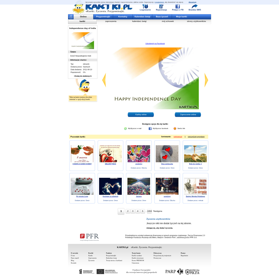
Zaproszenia (92, 258)
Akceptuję (192, 2)
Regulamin (184, 255)
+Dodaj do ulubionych (83, 76)
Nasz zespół (75, 258)
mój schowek (168, 21)
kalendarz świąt (139, 21)
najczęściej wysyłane (196, 137)
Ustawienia (135, 263)
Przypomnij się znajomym (162, 255)
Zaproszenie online (188, 114)
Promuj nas (157, 258)
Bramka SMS (195, 10)
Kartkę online (140, 114)
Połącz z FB (178, 10)
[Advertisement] (155, 34)
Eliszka (144, 168)
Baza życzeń (162, 16)
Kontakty (122, 16)
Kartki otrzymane (138, 258)
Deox (173, 168)
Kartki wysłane (137, 255)
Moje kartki (181, 16)
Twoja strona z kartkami (114, 260)
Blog (72, 260)
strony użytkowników (196, 21)
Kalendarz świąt (142, 16)
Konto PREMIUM (138, 260)
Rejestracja (161, 10)
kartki (82, 21)
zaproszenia (110, 21)
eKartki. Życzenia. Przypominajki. (105, 11)
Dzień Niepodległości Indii (80, 56)
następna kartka (206, 80)
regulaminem (159, 2)
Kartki (90, 255)
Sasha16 (86, 67)
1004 (149, 211)
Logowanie (145, 10)
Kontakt (73, 263)
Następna (157, 211)
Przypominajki (103, 16)
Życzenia (91, 260)
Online (83, 16)
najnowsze (178, 137)
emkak (200, 200)
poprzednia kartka (104, 80)
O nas (73, 255)
